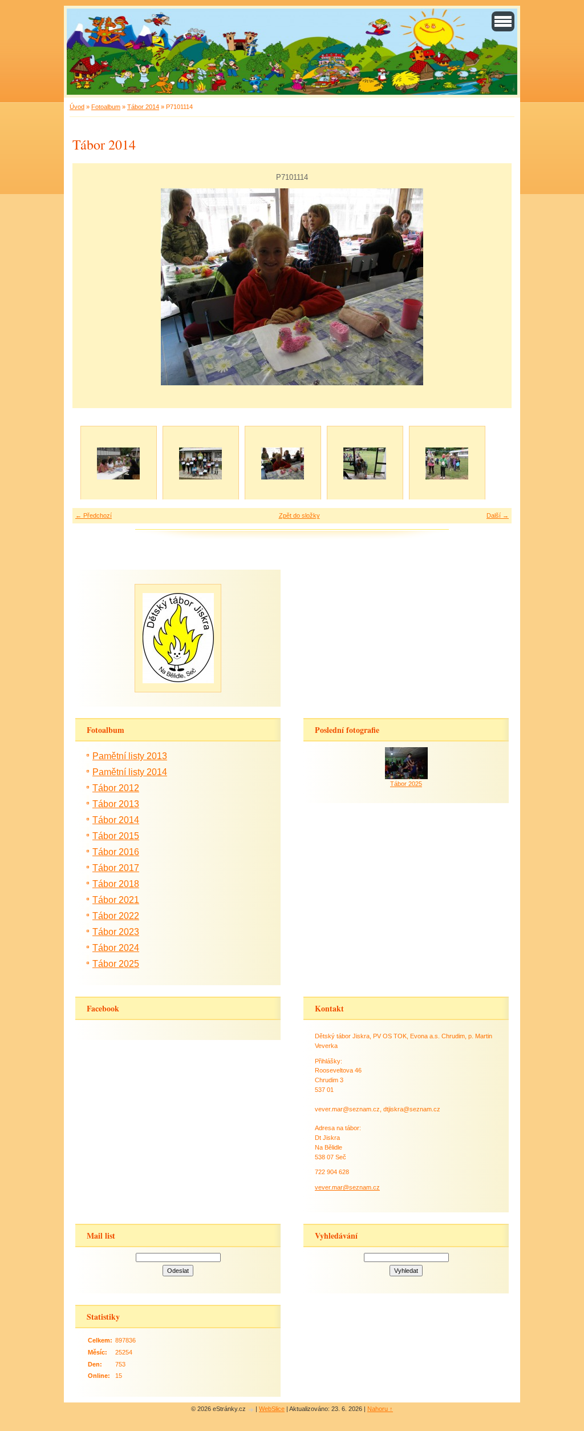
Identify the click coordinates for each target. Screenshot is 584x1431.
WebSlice (272, 1408)
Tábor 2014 (143, 106)
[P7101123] (446, 463)
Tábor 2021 (115, 900)
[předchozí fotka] (91, 286)
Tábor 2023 (115, 932)
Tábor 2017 (115, 868)
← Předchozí (93, 515)
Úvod (77, 106)
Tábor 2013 (115, 804)
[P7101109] (200, 463)
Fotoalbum (105, 106)
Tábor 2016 (115, 852)
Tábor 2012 (115, 788)
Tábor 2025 (115, 964)
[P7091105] (118, 463)
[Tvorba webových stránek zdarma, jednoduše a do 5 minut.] (252, 1409)
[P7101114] (282, 463)
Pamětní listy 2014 (129, 772)
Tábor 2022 (115, 916)
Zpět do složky (299, 515)
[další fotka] (493, 286)
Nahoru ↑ (380, 1408)
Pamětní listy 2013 (129, 756)
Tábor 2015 (115, 836)
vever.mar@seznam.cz (347, 1187)
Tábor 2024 (115, 948)
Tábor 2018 (115, 884)
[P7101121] (364, 463)
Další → (497, 515)
